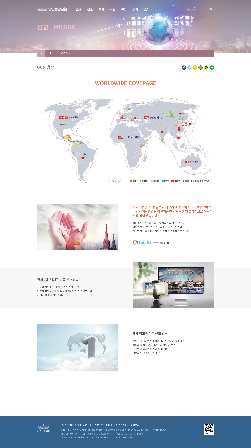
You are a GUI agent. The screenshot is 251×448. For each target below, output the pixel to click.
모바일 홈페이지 (69, 425)
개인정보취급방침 (101, 425)
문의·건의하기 (120, 425)
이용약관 (84, 425)
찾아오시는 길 (137, 425)
